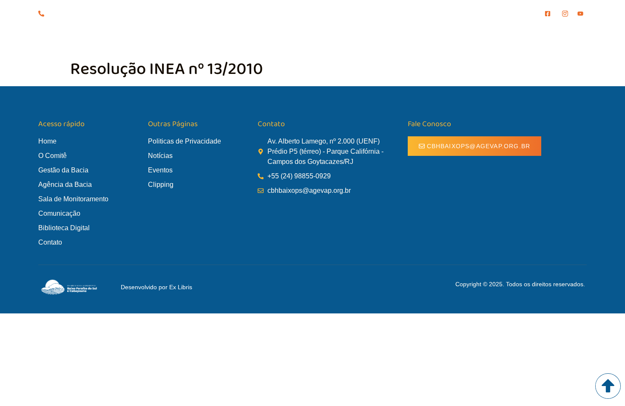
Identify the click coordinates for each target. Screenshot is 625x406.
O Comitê (175, 41)
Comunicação (463, 41)
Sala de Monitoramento (384, 41)
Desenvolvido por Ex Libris (156, 287)
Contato (568, 41)
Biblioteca (520, 41)
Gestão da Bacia (231, 41)
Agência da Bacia (300, 41)
